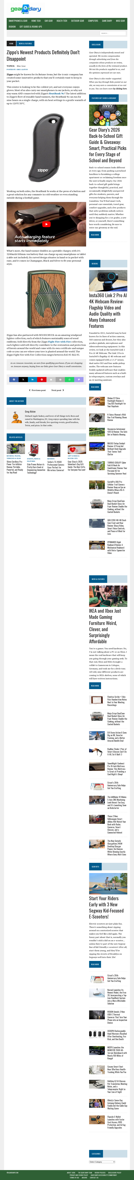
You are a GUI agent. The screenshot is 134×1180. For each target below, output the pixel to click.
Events (30, 459)
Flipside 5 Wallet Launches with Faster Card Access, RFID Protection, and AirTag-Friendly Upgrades (116, 1122)
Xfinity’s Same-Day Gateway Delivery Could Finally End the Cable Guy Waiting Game (117, 1104)
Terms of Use (74, 1177)
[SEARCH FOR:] (113, 32)
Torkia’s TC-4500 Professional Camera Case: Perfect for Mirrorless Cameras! (55, 466)
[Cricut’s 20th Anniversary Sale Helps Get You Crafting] (97, 788)
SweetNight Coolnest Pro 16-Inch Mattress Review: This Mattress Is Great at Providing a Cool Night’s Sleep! (116, 769)
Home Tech (36, 20)
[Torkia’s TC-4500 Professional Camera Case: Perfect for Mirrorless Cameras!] (53, 455)
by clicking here (120, 88)
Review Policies (100, 1173)
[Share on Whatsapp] (69, 379)
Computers (93, 20)
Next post (56, 390)
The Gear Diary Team (85, 1173)
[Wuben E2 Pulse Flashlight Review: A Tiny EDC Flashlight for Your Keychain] (97, 403)
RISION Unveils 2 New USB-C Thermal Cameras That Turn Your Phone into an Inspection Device (117, 1017)
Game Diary (107, 20)
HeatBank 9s (56, 93)
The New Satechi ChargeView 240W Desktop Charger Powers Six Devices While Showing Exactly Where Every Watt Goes (116, 847)
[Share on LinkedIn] (32, 379)
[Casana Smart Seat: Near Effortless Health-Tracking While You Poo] (97, 1072)
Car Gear (49, 20)
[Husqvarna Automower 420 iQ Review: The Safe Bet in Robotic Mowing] (97, 434)
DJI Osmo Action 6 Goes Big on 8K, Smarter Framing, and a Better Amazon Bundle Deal (117, 736)
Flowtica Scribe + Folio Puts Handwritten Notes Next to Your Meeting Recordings (117, 700)
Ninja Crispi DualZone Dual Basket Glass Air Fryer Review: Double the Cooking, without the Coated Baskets (117, 506)
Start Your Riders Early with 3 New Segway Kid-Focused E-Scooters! (106, 907)
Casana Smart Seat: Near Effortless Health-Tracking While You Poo (116, 1069)
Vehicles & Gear (14, 458)
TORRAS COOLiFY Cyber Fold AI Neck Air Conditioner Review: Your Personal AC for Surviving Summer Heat (117, 468)
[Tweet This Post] (23, 379)
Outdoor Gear (77, 20)
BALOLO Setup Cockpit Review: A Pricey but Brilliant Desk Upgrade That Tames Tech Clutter (116, 449)
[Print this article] (60, 379)
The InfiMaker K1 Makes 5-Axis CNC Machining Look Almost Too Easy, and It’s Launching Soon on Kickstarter (116, 802)
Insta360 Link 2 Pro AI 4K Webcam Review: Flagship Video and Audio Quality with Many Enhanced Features (108, 310)
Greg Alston (22, 69)
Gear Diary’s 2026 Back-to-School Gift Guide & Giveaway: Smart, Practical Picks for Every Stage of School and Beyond (107, 145)
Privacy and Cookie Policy (79, 1175)
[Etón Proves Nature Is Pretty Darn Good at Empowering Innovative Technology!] (34, 455)
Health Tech (62, 20)
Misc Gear (120, 20)
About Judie (71, 1173)
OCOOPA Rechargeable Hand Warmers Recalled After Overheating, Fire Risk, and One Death (117, 1035)
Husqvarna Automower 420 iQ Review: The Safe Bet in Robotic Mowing (117, 431)
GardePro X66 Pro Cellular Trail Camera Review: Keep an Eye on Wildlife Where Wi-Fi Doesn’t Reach (116, 487)
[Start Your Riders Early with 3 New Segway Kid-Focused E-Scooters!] (108, 892)
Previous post (39, 390)
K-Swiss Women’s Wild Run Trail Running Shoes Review (117, 417)
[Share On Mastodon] (78, 379)
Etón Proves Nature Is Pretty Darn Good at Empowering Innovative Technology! (36, 468)
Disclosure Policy (114, 1173)
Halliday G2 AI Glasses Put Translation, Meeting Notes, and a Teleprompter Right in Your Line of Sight (117, 1087)
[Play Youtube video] (46, 224)
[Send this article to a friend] (51, 379)
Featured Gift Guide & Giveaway (104, 98)
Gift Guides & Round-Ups (31, 26)
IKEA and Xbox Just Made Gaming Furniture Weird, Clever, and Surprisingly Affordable (105, 626)
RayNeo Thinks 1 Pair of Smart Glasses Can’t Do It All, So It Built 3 (117, 751)
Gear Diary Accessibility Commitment (104, 1175)
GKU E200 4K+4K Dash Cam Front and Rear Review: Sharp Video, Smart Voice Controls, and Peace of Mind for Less (116, 527)
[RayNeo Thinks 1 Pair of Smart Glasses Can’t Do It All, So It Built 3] (97, 754)
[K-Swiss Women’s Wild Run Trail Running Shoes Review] (97, 420)
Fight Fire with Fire (59, 341)
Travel (18, 456)
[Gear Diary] (26, 9)
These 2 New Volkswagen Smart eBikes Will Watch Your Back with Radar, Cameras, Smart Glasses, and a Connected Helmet (116, 824)
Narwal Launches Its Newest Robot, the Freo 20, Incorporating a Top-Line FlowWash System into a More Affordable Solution (117, 996)
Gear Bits (95, 866)
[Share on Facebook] (14, 379)
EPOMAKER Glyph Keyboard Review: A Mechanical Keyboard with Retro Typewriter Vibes (116, 548)
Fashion (12, 26)
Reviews (10, 456)
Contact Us (94, 1177)
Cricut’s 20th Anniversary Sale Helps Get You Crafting (116, 785)
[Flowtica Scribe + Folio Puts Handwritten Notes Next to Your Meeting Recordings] (97, 702)
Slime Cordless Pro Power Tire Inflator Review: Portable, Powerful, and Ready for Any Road (15, 467)
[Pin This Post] (41, 379)
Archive (84, 1177)
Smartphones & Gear (18, 20)
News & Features (98, 579)
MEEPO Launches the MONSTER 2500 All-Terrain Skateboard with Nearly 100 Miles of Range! (117, 1053)
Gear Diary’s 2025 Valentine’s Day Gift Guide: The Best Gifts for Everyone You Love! (76, 465)
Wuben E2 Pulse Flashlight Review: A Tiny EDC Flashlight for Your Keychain (116, 402)
